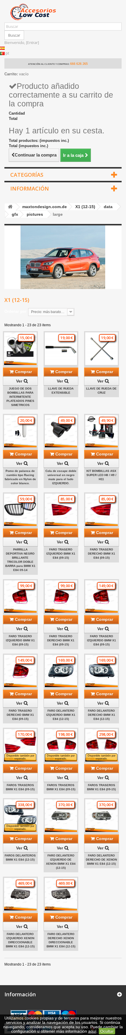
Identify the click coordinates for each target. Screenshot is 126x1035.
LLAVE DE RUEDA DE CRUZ (101, 390)
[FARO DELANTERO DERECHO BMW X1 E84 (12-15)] (101, 671)
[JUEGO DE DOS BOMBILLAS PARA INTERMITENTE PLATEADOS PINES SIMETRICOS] (20, 348)
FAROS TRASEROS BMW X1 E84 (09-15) (20, 787)
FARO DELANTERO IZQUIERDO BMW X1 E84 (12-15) (60, 714)
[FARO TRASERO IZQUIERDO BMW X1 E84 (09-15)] (61, 510)
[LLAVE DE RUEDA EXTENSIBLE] (61, 348)
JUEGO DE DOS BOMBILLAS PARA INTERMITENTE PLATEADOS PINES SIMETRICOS (20, 397)
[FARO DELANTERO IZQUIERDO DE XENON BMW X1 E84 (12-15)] (61, 815)
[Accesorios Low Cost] (63, 11)
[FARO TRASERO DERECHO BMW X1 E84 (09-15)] (101, 510)
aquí (92, 1031)
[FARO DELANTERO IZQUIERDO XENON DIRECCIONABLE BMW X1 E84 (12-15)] (20, 894)
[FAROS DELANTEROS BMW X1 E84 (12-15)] (20, 815)
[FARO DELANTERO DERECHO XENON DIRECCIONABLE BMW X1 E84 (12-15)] (61, 894)
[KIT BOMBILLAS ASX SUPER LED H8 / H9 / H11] (101, 431)
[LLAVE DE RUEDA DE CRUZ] (101, 348)
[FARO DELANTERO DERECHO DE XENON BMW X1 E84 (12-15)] (101, 815)
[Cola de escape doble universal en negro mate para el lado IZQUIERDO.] (61, 431)
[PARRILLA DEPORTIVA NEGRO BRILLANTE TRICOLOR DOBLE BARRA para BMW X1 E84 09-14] (20, 510)
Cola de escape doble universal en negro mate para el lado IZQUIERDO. (60, 477)
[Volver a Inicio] (10, 207)
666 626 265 (79, 63)
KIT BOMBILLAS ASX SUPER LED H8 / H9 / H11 (101, 475)
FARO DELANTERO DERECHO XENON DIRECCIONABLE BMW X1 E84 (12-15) (61, 940)
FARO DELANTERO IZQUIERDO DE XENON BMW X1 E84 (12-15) (61, 861)
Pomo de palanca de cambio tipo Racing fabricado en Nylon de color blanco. (20, 477)
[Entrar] (32, 42)
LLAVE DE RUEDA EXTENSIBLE (61, 390)
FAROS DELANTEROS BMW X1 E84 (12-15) (20, 857)
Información (29, 188)
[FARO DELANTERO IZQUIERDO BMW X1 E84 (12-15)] (61, 671)
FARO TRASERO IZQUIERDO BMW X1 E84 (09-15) (60, 553)
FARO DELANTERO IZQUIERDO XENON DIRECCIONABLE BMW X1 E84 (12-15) (20, 940)
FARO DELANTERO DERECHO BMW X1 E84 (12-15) (101, 714)
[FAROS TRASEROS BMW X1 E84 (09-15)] (20, 745)
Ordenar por (15, 311)
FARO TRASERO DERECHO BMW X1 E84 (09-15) (101, 553)
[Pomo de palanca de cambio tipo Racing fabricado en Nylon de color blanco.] (20, 431)
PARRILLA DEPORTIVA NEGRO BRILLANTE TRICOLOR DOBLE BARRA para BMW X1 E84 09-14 (20, 560)
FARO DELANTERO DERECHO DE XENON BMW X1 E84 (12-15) (101, 859)
